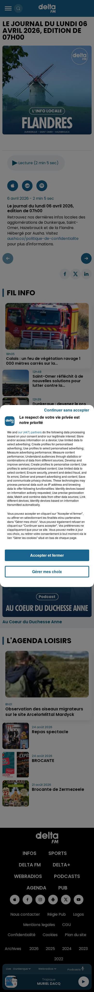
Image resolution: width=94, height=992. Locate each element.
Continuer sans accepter (66, 410)
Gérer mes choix (47, 571)
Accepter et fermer (47, 555)
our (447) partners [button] (30, 432)
